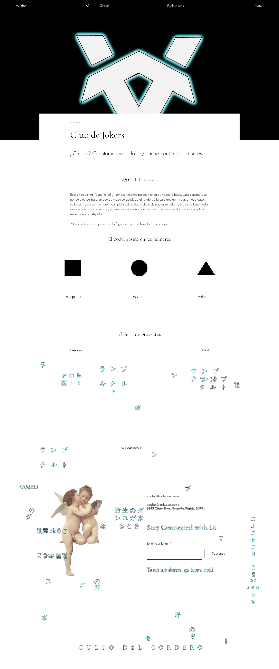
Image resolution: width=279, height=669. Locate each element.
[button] (83, 122)
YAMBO (28, 487)
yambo (21, 5)
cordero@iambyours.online (163, 496)
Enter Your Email (158, 543)
